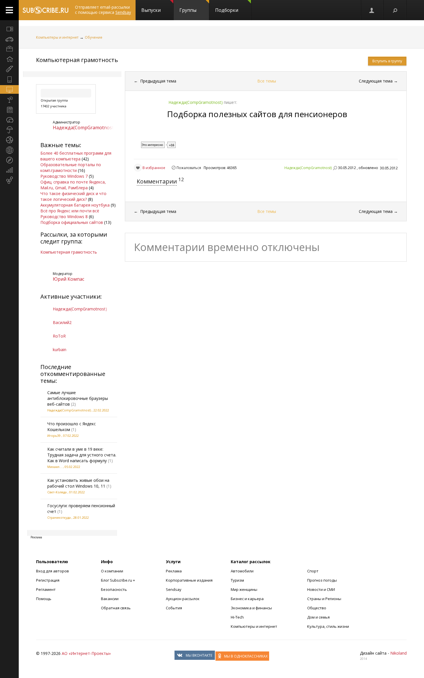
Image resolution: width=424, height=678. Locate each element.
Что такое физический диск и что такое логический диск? (73, 196)
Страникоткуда (59, 517)
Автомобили (242, 571)
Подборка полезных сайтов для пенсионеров (257, 113)
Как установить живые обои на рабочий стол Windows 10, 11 (78, 483)
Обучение (93, 37)
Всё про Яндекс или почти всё (69, 210)
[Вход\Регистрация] (372, 10)
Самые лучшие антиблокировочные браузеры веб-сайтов (77, 398)
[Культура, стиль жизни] (9, 99)
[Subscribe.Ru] (45, 10)
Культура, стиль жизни (328, 626)
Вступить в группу (387, 61)
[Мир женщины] (9, 69)
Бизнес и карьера (247, 598)
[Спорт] (9, 140)
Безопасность (114, 589)
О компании (112, 571)
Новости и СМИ (321, 589)
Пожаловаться (189, 167)
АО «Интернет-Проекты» (86, 653)
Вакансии (110, 598)
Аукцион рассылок (183, 598)
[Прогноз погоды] (9, 130)
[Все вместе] (9, 29)
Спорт (312, 571)
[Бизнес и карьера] (9, 49)
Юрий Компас (68, 279)
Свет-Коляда (57, 492)
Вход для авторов (52, 571)
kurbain (59, 349)
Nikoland (398, 653)
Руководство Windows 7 (64, 176)
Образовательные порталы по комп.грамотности (70, 167)
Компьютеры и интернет (57, 37)
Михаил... (54, 467)
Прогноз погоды (322, 580)
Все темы (266, 81)
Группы (187, 10)
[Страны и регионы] (9, 150)
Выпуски (151, 10)
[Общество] (9, 119)
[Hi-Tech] (9, 79)
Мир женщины (244, 589)
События (174, 607)
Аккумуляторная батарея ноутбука (75, 205)
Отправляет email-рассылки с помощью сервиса (103, 9)
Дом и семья (318, 617)
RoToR (59, 336)
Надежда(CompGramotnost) (84, 127)
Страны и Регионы (324, 598)
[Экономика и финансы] (9, 170)
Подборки (226, 10)
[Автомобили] (9, 39)
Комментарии (157, 181)
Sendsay (173, 589)
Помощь (43, 598)
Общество (316, 607)
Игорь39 (54, 435)
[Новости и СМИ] (9, 109)
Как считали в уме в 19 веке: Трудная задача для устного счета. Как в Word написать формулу (81, 454)
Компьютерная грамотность (77, 60)
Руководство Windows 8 (64, 216)
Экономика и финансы (251, 607)
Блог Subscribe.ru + (118, 580)
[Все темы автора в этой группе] (335, 168)
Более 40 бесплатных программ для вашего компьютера (75, 156)
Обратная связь (116, 607)
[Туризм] (9, 160)
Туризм (237, 580)
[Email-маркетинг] (9, 180)
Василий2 (62, 322)
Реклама (174, 571)
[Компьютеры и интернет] (9, 89)
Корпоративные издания (189, 580)
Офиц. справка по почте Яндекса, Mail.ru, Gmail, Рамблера (73, 184)
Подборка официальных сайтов (71, 222)
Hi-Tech (237, 617)
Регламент (46, 589)
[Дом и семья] (9, 59)
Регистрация (47, 580)
